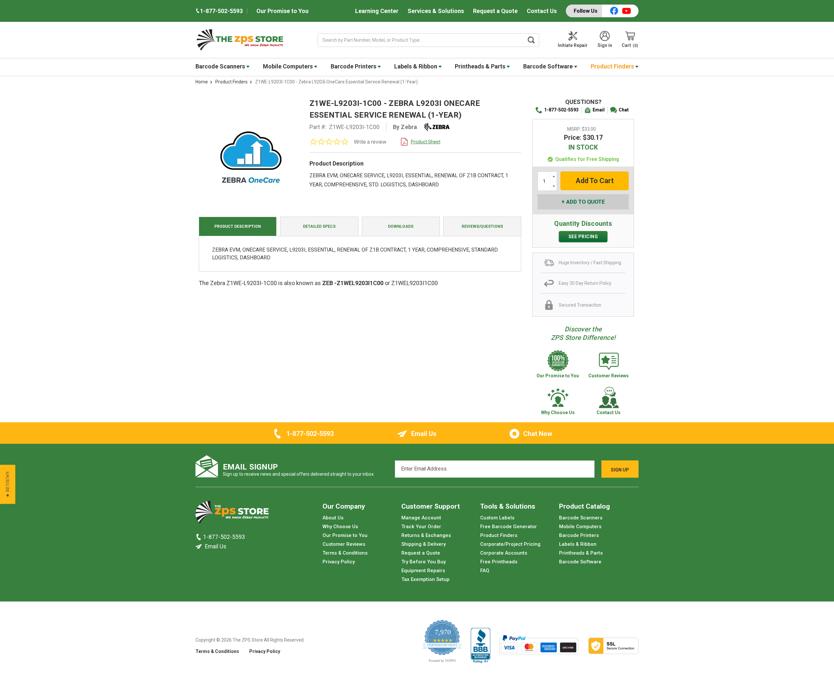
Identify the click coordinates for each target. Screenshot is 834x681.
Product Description (237, 226)
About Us (333, 518)
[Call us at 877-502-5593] (199, 536)
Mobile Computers (288, 66)
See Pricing (583, 236)
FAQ (484, 570)
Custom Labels (497, 518)
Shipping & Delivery (423, 544)
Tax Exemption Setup (425, 579)
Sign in (604, 45)
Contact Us (542, 10)
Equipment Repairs (423, 570)
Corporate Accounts (503, 553)
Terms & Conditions (345, 553)
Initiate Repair (573, 45)
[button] (7, 484)
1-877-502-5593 (561, 109)
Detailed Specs (319, 226)
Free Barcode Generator (508, 526)
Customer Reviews (344, 544)
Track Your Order (421, 526)
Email (599, 109)
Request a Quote (495, 10)
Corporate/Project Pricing (510, 544)
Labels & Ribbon (416, 66)
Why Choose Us (340, 526)
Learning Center (376, 10)
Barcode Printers (354, 66)
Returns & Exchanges (426, 535)
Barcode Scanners (220, 66)
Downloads (400, 226)
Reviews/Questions (482, 226)
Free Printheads (498, 562)
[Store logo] (232, 513)
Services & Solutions (436, 10)
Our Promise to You (282, 10)
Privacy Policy (339, 562)
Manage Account (421, 518)
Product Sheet (425, 141)
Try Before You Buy (423, 562)
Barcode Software (548, 66)
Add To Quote (585, 201)
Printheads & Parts (481, 66)
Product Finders (613, 66)
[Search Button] (531, 40)
